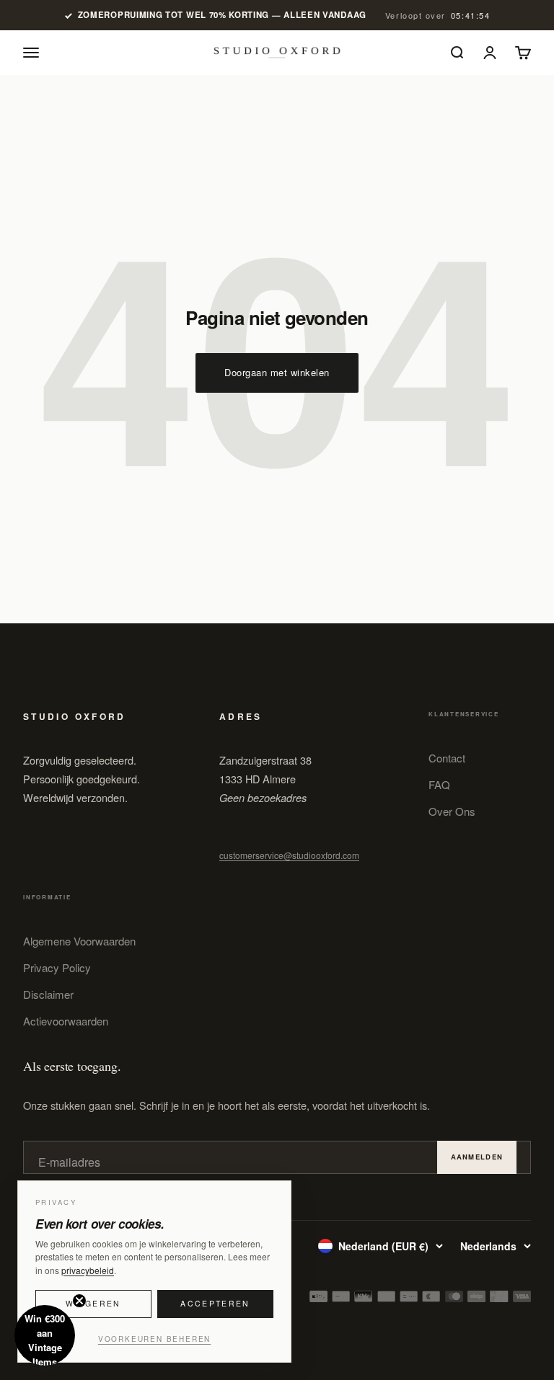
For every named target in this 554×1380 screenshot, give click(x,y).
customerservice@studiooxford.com (289, 855)
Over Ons (451, 811)
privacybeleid (87, 1270)
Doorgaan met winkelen (277, 372)
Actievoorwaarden (65, 1020)
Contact (446, 757)
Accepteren (215, 1303)
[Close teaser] (79, 1301)
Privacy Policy (57, 967)
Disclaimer (48, 994)
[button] (44, 1335)
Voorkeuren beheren (154, 1339)
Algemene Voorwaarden (79, 940)
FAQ (439, 784)
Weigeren (93, 1303)
